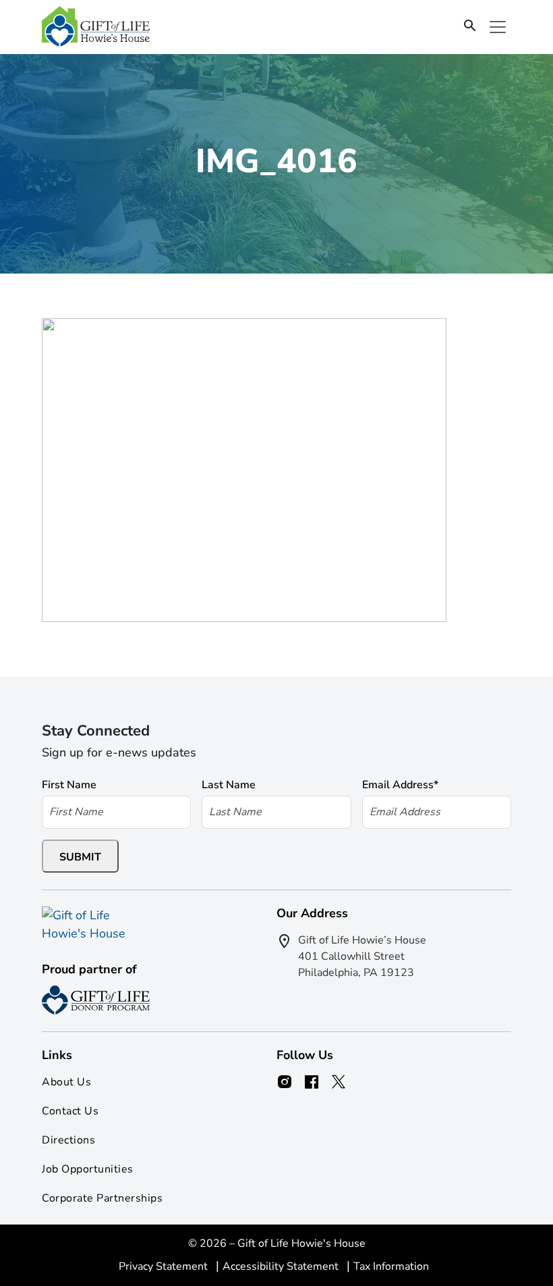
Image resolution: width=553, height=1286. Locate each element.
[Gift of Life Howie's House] (96, 27)
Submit (80, 857)
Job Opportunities (88, 1169)
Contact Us (70, 1111)
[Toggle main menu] (497, 27)
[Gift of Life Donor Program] (96, 999)
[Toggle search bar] (470, 26)
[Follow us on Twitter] (338, 1082)
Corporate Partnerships (102, 1198)
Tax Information (391, 1266)
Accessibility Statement (282, 1266)
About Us (66, 1082)
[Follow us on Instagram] (284, 1082)
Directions (68, 1140)
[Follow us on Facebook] (311, 1082)
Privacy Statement (164, 1266)
